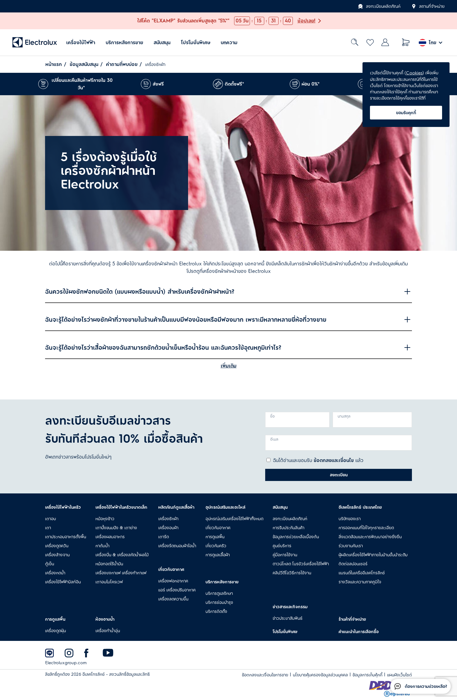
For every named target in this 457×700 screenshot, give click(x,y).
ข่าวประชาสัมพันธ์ (287, 618)
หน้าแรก (53, 64)
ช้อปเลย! (307, 21)
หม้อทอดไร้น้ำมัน (109, 563)
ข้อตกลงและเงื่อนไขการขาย (265, 675)
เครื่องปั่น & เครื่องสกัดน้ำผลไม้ (122, 554)
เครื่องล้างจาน (57, 554)
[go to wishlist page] (370, 42)
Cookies (414, 73)
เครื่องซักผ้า (168, 518)
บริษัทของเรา (350, 518)
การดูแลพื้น (214, 536)
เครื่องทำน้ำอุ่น (107, 630)
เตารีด (163, 536)
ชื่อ (272, 416)
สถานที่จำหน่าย (432, 6)
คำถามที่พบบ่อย (121, 64)
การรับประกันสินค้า (288, 527)
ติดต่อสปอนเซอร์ (353, 563)
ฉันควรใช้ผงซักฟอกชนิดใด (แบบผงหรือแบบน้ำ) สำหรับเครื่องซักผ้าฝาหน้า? (139, 291)
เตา (48, 527)
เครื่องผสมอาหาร (110, 536)
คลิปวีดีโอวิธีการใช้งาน (292, 572)
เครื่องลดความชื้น (173, 598)
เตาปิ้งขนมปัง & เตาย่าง (116, 527)
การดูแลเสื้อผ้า (217, 554)
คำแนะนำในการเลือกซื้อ (359, 631)
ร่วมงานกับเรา (351, 545)
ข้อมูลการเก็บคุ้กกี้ (367, 675)
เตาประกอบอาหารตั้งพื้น (65, 536)
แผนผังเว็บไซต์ (399, 675)
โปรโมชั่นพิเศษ (195, 42)
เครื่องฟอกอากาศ (173, 580)
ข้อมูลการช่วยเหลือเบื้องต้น (296, 536)
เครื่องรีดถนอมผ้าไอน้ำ (177, 545)
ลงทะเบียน (339, 474)
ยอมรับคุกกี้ (406, 112)
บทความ (229, 42)
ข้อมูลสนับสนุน (84, 64)
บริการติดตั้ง (216, 611)
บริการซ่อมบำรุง (219, 602)
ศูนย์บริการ (282, 545)
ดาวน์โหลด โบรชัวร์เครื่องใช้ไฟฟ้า (301, 563)
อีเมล (274, 439)
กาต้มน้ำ (102, 545)
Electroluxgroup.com (66, 663)
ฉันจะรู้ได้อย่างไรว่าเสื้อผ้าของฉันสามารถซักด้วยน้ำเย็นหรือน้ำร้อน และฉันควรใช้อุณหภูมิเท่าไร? (163, 347)
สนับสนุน (162, 42)
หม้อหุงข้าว (104, 518)
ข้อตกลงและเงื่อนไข (334, 460)
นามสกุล (344, 416)
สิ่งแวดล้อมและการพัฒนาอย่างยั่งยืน (370, 536)
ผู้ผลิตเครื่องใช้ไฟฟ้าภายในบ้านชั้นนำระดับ (373, 554)
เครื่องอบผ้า (168, 527)
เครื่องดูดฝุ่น (55, 630)
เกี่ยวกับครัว (215, 545)
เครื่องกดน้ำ (55, 572)
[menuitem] (80, 42)
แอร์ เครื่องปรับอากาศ (177, 589)
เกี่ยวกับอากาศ (217, 527)
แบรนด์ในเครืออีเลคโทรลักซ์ (362, 572)
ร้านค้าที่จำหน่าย (352, 619)
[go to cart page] (406, 42)
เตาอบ (50, 518)
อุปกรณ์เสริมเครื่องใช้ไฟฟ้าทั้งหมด (234, 518)
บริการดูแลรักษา (219, 593)
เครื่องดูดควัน (56, 545)
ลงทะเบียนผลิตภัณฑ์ (383, 6)
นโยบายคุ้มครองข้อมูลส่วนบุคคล (320, 675)
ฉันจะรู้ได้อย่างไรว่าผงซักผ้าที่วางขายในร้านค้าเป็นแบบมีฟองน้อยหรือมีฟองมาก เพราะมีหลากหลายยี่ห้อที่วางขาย (185, 319)
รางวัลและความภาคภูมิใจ (360, 581)
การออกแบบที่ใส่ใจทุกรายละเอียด (366, 527)
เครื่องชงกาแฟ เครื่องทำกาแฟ (120, 572)
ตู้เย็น (49, 563)
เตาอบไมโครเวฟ (109, 581)
